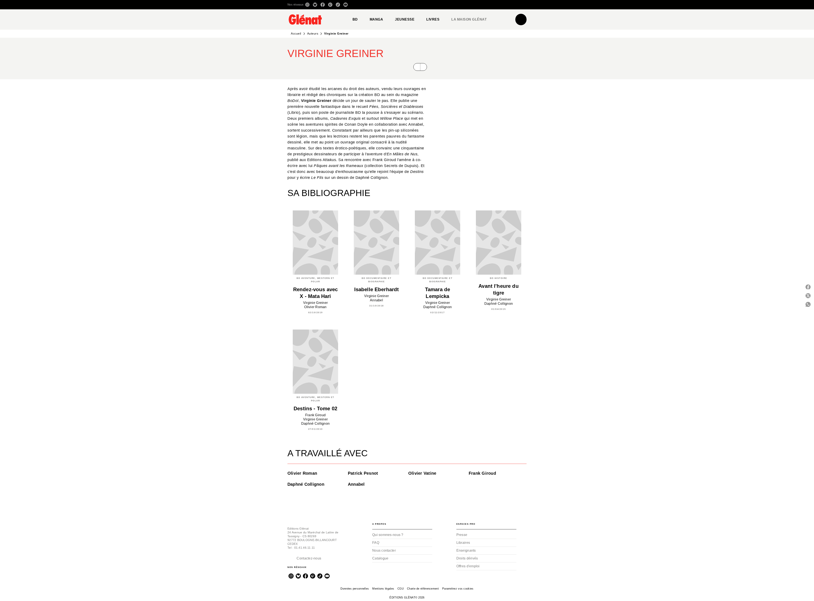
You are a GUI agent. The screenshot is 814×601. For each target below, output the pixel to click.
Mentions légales (383, 588)
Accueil (296, 33)
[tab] (355, 19)
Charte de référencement (423, 588)
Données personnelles (354, 588)
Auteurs (312, 33)
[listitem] (307, 4)
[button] (467, 4)
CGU (400, 588)
